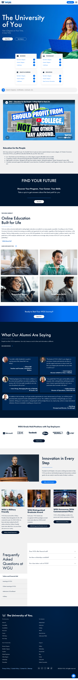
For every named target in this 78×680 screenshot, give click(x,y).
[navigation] (76, 2)
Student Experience (6, 654)
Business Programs (6, 646)
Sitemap (30, 668)
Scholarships (4, 659)
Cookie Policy (15, 668)
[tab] (13, 576)
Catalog (40, 628)
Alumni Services (42, 633)
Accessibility (4, 625)
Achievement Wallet (43, 636)
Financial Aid (41, 651)
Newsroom (4, 630)
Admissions (41, 625)
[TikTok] (51, 668)
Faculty (40, 657)
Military (40, 646)
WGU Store (4, 636)
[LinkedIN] (39, 668)
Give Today (4, 638)
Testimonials (41, 659)
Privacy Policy (6, 668)
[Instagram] (45, 668)
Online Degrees (5, 657)
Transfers (4, 651)
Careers (3, 633)
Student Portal (41, 622)
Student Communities (43, 662)
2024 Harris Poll (6, 241)
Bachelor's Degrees (6, 649)
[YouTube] (48, 668)
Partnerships (4, 662)
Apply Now (70, 2)
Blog (40, 654)
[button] (73, 676)
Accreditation (4, 628)
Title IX (40, 630)
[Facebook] (42, 668)
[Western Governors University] (6, 2)
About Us (4, 622)
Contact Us (23, 668)
